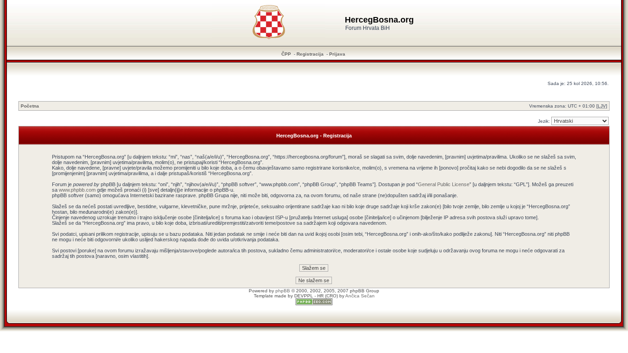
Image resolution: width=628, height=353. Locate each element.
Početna (30, 105)
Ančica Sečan (360, 295)
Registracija (310, 54)
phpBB (282, 290)
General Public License (443, 184)
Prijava (337, 54)
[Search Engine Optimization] (314, 303)
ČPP (286, 54)
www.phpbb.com (77, 190)
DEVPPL (303, 295)
